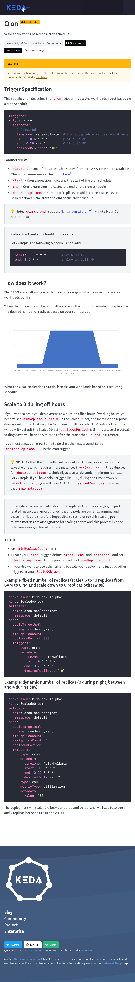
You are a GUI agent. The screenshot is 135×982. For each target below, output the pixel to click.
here (66, 174)
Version (12, 50)
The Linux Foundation (27, 959)
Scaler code (77, 43)
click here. (41, 77)
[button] (28, 7)
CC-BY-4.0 (86, 950)
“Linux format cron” (75, 211)
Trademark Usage (112, 963)
